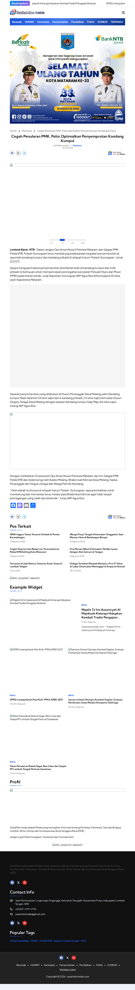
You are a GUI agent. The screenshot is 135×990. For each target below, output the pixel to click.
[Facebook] (12, 153)
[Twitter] (18, 153)
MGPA (34, 940)
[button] (123, 12)
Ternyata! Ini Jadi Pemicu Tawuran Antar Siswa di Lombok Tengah (36, 565)
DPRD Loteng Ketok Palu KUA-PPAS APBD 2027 (36, 699)
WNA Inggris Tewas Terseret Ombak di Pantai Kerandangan (35, 536)
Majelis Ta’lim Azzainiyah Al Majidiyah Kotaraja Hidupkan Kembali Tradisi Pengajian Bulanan (101, 613)
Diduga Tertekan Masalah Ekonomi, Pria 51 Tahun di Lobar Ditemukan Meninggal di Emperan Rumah (97, 565)
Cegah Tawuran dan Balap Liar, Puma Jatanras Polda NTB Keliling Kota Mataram (34, 550)
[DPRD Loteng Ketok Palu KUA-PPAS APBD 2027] (91, 3)
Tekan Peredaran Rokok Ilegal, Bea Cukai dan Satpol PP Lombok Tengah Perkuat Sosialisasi (38, 768)
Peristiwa (77, 145)
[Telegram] (24, 153)
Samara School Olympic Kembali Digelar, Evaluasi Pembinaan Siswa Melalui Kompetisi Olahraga (95, 701)
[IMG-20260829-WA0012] (67, 122)
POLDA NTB (45, 940)
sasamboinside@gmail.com (30, 914)
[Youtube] (24, 882)
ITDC (83, 940)
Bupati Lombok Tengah (66, 940)
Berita (84, 605)
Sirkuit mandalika (19, 940)
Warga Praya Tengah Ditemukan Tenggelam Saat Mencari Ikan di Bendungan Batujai (96, 536)
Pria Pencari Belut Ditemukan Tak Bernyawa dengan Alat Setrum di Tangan (94, 550)
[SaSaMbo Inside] (27, 12)
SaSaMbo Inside (60, 145)
